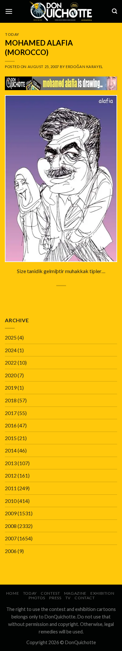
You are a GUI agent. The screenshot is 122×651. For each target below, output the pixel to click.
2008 (11, 526)
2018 (11, 400)
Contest (50, 593)
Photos (37, 597)
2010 (11, 501)
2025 (11, 337)
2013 (11, 463)
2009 (11, 513)
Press (55, 597)
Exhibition (102, 593)
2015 (11, 438)
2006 (11, 551)
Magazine (75, 593)
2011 (11, 488)
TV (68, 597)
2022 (11, 362)
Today (12, 34)
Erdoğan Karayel (84, 66)
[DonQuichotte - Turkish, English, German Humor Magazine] (61, 11)
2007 (11, 538)
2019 (11, 387)
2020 (11, 375)
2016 (11, 425)
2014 (11, 450)
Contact (85, 597)
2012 (11, 475)
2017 (11, 413)
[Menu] (9, 11)
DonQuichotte (80, 642)
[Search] (114, 11)
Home (12, 593)
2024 (11, 350)
